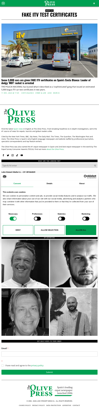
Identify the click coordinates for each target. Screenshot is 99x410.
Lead (50, 93)
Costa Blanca (27, 93)
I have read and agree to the (24, 365)
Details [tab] (50, 183)
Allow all (81, 230)
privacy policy (37, 365)
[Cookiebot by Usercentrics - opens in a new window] (85, 176)
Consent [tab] (17, 183)
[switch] (37, 219)
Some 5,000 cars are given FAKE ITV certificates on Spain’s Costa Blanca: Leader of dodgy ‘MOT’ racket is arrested (46, 81)
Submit (49, 372)
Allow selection (49, 230)
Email (4, 348)
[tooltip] (3, 155)
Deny (18, 230)
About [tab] (82, 183)
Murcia (56, 93)
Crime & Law (40, 93)
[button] (95, 165)
